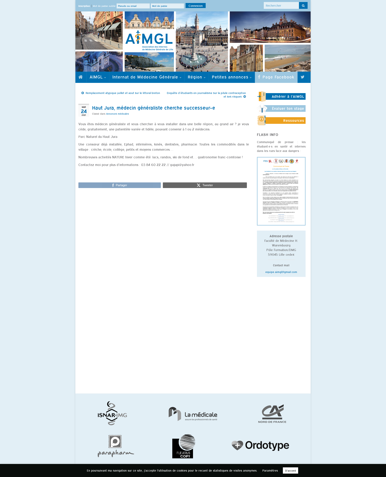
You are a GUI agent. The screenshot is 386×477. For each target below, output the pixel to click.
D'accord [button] (290, 470)
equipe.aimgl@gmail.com (281, 272)
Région (196, 76)
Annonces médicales (117, 113)
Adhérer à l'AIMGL (288, 96)
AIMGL (97, 76)
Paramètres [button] (270, 470)
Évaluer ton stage (288, 108)
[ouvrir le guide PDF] (281, 190)
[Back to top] (377, 468)
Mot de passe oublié (104, 5)
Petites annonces (231, 76)
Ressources (293, 120)
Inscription (84, 5)
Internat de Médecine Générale (146, 76)
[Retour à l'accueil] (193, 41)
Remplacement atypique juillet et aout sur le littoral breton (123, 93)
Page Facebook (277, 76)
